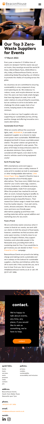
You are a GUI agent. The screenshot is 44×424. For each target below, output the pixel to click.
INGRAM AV (18, 132)
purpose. (5, 377)
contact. (5, 382)
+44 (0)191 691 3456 (9, 404)
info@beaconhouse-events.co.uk (13, 411)
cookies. (22, 371)
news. (4, 379)
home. (4, 369)
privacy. (22, 369)
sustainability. (24, 373)
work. (4, 375)
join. (3, 384)
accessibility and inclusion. (29, 375)
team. (4, 371)
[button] (40, 4)
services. (5, 373)
